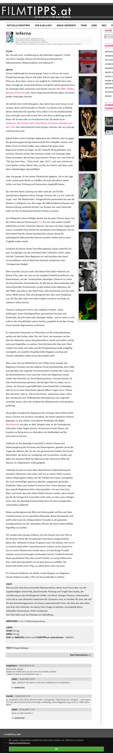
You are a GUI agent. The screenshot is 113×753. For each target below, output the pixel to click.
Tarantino (53, 123)
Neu (104, 25)
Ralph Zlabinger (21, 647)
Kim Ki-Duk (22, 123)
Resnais (10, 92)
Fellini (63, 88)
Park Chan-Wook (38, 123)
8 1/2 (39, 222)
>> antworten (18, 687)
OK (56, 749)
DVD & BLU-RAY (43, 25)
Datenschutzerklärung (19, 742)
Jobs (94, 25)
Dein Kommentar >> (80, 654)
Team (84, 25)
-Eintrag (12, 630)
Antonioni (20, 92)
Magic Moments (66, 25)
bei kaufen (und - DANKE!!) (40, 637)
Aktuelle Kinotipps (18, 25)
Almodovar (11, 424)
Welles (70, 88)
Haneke (63, 123)
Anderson (11, 123)
